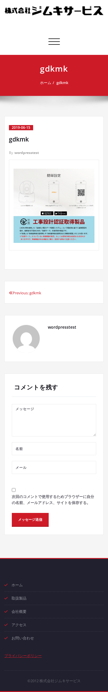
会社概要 (19, 611)
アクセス (19, 624)
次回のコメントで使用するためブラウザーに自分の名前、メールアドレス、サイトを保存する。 (53, 499)
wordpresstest (26, 152)
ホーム (45, 82)
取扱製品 (19, 598)
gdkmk (62, 82)
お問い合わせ (23, 638)
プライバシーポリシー (23, 655)
